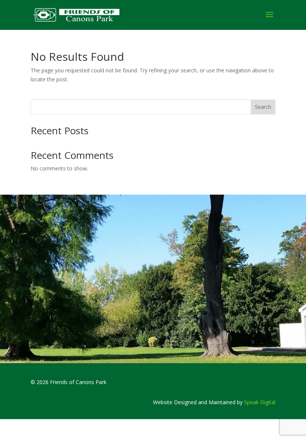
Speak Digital (259, 402)
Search (263, 106)
